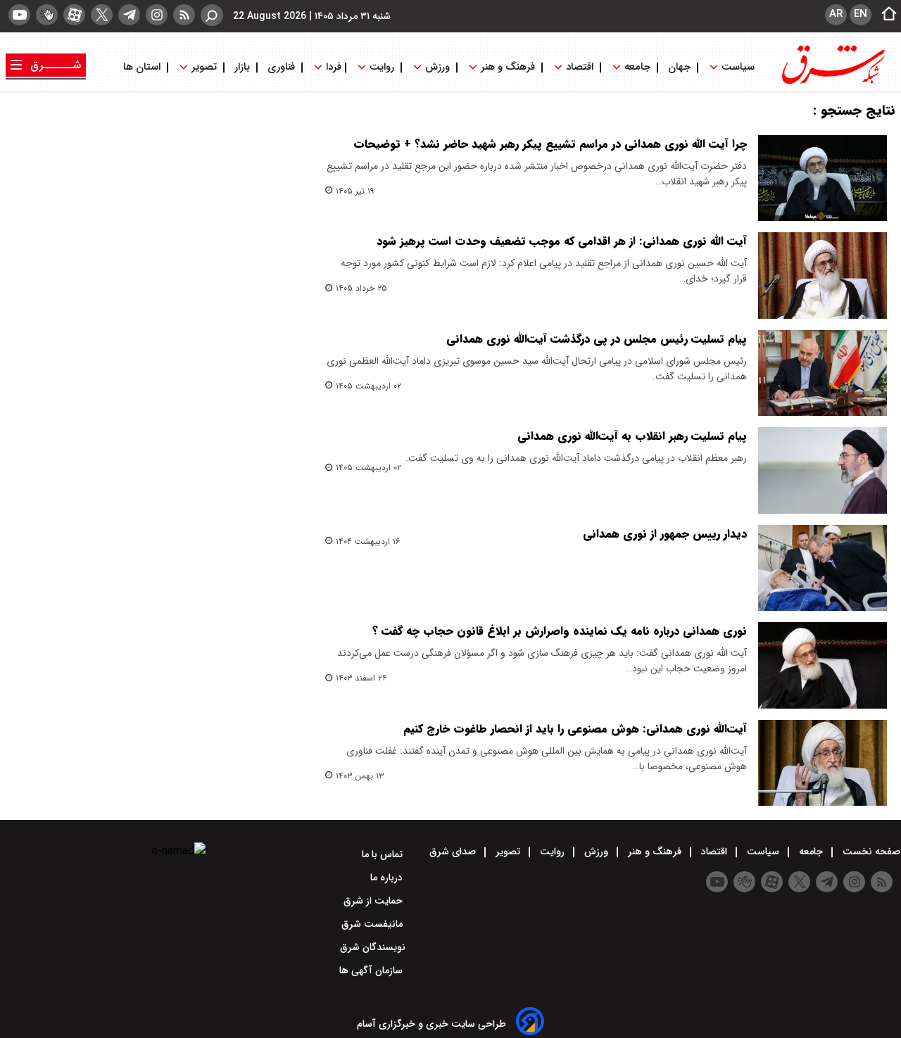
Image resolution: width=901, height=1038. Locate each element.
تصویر (204, 67)
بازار (242, 67)
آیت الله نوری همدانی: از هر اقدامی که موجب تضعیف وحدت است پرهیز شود (562, 241)
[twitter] (102, 14)
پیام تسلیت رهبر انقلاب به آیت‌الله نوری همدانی (632, 436)
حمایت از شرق (374, 901)
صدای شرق (454, 851)
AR (836, 14)
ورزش (437, 67)
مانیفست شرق (373, 924)
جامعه (637, 67)
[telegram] (129, 14)
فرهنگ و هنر (508, 67)
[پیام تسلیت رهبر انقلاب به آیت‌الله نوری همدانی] (822, 470)
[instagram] (157, 14)
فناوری (281, 67)
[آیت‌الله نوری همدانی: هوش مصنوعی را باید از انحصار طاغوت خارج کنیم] (822, 763)
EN (860, 14)
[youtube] (19, 14)
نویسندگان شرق (372, 947)
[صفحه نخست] (884, 14)
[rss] (184, 14)
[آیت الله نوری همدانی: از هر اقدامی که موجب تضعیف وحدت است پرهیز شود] (822, 275)
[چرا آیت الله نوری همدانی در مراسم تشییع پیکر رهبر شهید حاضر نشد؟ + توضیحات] (822, 178)
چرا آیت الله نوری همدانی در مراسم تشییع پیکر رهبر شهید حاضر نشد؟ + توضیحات (550, 144)
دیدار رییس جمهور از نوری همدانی (665, 534)
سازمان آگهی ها (372, 970)
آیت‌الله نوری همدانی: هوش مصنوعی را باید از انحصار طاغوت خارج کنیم (575, 729)
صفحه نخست (870, 851)
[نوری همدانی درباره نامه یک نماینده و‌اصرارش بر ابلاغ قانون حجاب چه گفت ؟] (822, 665)
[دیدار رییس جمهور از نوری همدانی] (822, 568)
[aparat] (74, 14)
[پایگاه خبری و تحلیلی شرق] (832, 82)
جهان (679, 67)
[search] (212, 15)
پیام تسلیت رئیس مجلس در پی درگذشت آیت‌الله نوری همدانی (596, 339)
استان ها (143, 67)
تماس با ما (383, 854)
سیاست (738, 67)
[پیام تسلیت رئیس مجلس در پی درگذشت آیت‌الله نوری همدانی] (822, 373)
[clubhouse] (47, 14)
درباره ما (387, 877)
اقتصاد (579, 67)
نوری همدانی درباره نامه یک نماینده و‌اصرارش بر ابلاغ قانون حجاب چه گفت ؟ (559, 631)
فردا (332, 67)
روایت (382, 67)
